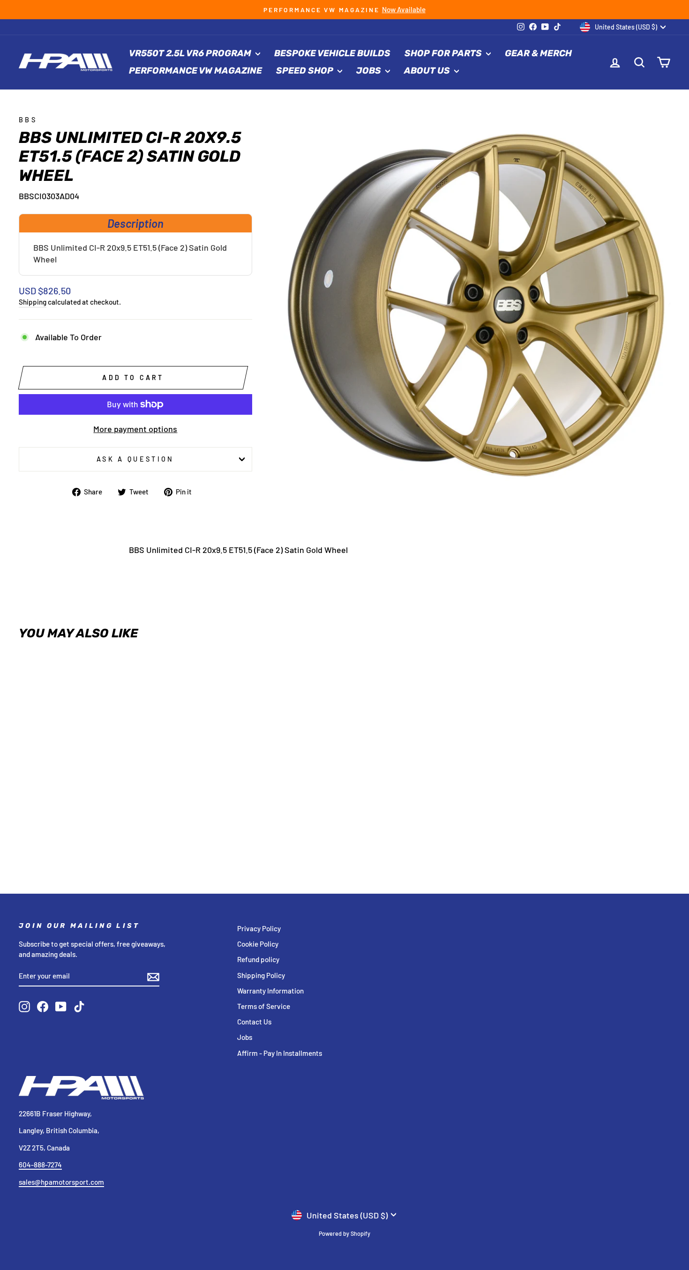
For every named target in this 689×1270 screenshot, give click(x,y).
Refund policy (258, 959)
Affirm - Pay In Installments (279, 1053)
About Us (428, 70)
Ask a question (135, 459)
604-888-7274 (40, 1164)
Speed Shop (305, 70)
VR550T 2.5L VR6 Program (191, 53)
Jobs (369, 70)
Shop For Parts (444, 53)
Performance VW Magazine (195, 70)
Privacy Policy (259, 928)
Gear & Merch (538, 53)
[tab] (135, 223)
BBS (28, 120)
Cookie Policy (257, 944)
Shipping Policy (261, 975)
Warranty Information (270, 990)
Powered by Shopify (344, 1233)
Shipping (32, 302)
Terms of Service (263, 1006)
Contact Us (254, 1021)
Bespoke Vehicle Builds (332, 53)
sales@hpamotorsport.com (61, 1182)
